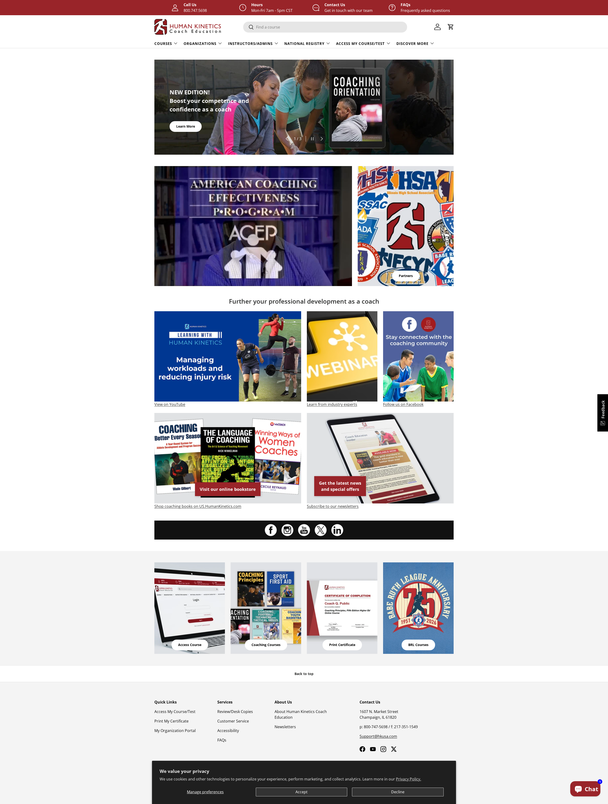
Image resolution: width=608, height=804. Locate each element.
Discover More (412, 43)
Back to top (304, 673)
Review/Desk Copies (235, 711)
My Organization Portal (175, 730)
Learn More (185, 126)
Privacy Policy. (408, 779)
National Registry (304, 43)
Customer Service (233, 721)
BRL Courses (418, 644)
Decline (397, 791)
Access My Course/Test (360, 43)
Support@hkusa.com (378, 736)
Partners (406, 275)
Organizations (200, 43)
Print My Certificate (171, 721)
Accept (301, 791)
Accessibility (228, 730)
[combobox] (325, 27)
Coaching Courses (266, 644)
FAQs (221, 740)
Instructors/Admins (250, 43)
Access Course (189, 644)
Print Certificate (342, 644)
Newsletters (285, 726)
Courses (163, 43)
